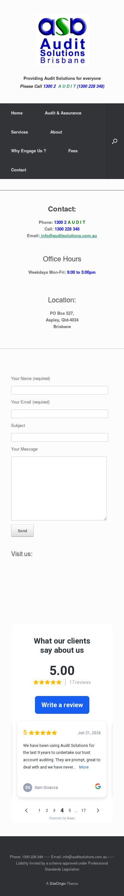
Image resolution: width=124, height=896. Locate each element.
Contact (18, 170)
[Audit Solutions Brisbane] (62, 39)
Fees (73, 151)
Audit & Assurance (63, 113)
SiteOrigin (58, 883)
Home (17, 113)
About (56, 132)
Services (19, 132)
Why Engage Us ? (28, 151)
